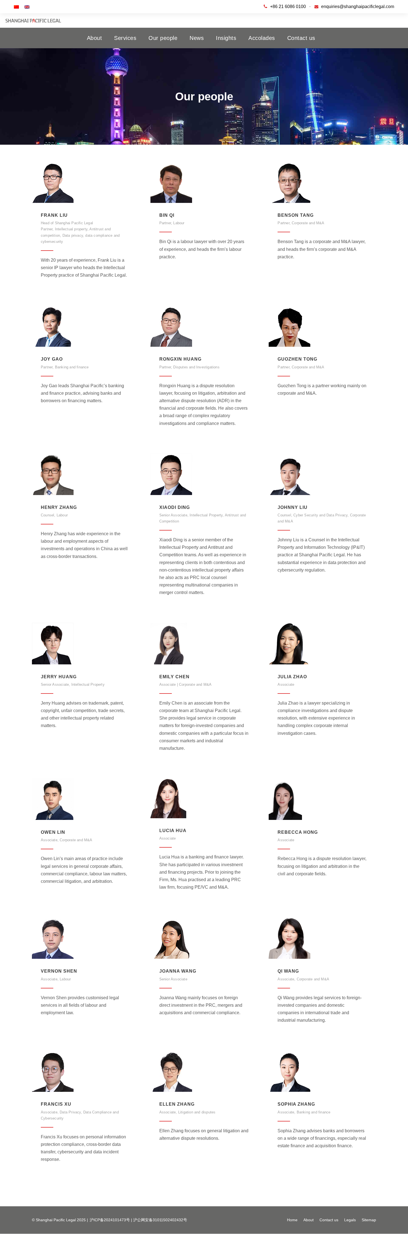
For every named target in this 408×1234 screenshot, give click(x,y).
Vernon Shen (59, 971)
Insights (226, 38)
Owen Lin (53, 832)
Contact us (301, 38)
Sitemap (369, 1220)
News (197, 38)
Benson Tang (296, 215)
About (94, 38)
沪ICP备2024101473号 (110, 1220)
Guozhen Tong (297, 359)
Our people (162, 38)
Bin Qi (166, 215)
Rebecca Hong (298, 832)
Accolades (261, 38)
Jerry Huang (59, 676)
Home (292, 1220)
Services (125, 38)
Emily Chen (174, 676)
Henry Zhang (59, 507)
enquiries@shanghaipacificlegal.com (357, 6)
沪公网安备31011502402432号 (160, 1220)
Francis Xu (56, 1104)
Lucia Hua (173, 830)
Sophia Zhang (296, 1104)
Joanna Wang (177, 971)
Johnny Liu (293, 507)
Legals (350, 1220)
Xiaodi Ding (174, 507)
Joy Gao (52, 359)
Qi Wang (288, 971)
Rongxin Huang (180, 359)
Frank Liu (54, 215)
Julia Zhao (292, 676)
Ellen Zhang (177, 1104)
